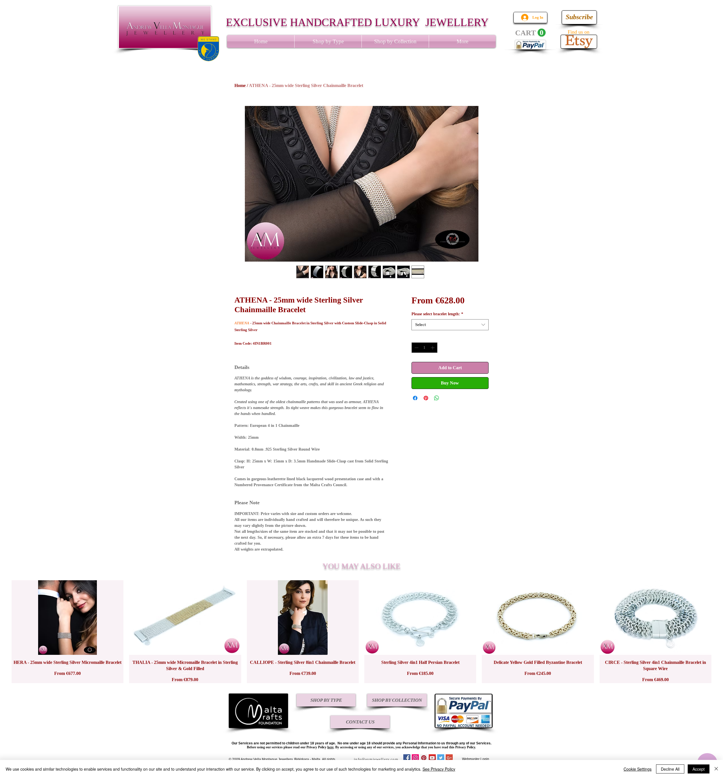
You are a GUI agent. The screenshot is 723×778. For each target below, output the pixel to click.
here (330, 747)
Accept (698, 769)
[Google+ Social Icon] (449, 757)
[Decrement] (415, 348)
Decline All (670, 769)
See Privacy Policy (439, 769)
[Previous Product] (3, 631)
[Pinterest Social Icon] (423, 757)
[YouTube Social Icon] (432, 757)
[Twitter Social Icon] (440, 757)
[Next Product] (719, 631)
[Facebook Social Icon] (406, 757)
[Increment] (433, 348)
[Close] (716, 768)
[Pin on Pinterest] (426, 398)
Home (240, 85)
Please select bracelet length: (437, 314)
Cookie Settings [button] (638, 769)
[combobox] (450, 324)
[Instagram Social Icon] (415, 757)
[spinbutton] (424, 348)
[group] (361, 632)
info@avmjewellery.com (376, 759)
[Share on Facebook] (415, 398)
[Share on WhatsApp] (436, 398)
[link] (530, 33)
